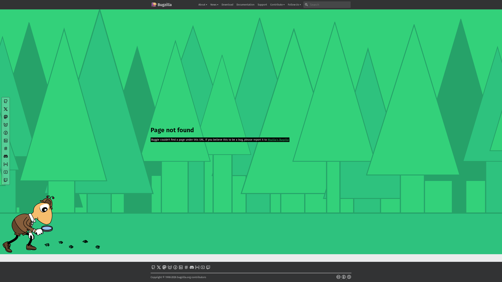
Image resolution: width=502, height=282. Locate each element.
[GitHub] (5, 102)
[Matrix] (5, 165)
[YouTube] (5, 173)
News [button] (213, 4)
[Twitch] (5, 181)
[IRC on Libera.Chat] (5, 149)
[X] (5, 110)
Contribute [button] (276, 4)
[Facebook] (5, 134)
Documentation (245, 4)
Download (227, 4)
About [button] (202, 4)
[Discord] (5, 157)
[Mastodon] (5, 118)
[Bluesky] (5, 126)
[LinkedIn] (5, 142)
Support (262, 4)
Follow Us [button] (294, 4)
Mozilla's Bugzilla (278, 139)
